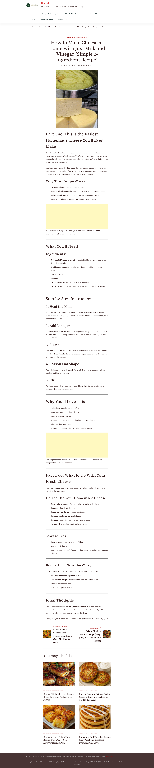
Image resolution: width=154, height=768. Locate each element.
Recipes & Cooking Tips (50, 14)
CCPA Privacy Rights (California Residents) (61, 762)
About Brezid (63, 19)
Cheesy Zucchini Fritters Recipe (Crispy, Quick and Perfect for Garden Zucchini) (94, 697)
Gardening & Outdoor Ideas (42, 19)
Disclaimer (124, 762)
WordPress (101, 756)
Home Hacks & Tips (92, 14)
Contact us (107, 762)
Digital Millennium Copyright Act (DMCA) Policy (88, 762)
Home (34, 14)
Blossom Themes (84, 756)
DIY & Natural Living (72, 14)
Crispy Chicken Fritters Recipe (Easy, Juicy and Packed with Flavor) (58, 697)
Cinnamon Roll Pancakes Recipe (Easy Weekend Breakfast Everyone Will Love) (95, 740)
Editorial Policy (77, 765)
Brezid (45, 3)
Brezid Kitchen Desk (68, 65)
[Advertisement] (77, 216)
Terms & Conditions (42, 762)
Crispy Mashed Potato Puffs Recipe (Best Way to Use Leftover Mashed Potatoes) (56, 740)
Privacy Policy (110, 756)
